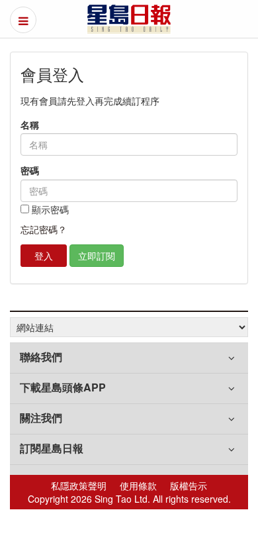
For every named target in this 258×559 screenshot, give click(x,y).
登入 (43, 255)
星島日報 (129, 19)
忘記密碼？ (44, 229)
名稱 (30, 125)
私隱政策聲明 (79, 485)
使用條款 (138, 485)
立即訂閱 (96, 255)
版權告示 (188, 485)
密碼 (30, 171)
